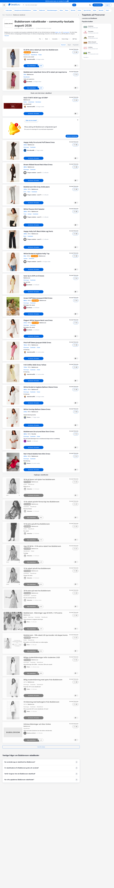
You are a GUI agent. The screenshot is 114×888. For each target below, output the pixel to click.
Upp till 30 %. (27, 282)
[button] (4, 5)
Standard (63, 45)
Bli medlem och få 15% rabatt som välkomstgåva (36, 642)
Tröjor (25, 214)
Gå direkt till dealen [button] (33, 113)
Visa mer (6, 35)
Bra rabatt (26, 531)
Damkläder (33, 147)
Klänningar (26, 147)
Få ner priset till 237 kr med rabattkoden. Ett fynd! (36, 709)
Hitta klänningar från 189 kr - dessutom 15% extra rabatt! (38, 664)
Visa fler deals (41, 747)
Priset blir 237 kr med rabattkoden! (32, 686)
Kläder (40, 54)
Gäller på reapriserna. (29, 79)
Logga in (107, 5)
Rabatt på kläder (28, 509)
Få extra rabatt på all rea (30, 597)
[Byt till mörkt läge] (90, 5)
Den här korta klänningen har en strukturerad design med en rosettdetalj (42, 438)
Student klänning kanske (30, 415)
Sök (74, 5)
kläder (56, 32)
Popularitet (75, 45)
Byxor (29, 191)
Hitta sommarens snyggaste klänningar (33, 619)
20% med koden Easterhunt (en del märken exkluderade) (38, 730)
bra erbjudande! (27, 104)
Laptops (26, 258)
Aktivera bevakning (72, 136)
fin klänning (26, 349)
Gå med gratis (97, 5)
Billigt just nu (27, 486)
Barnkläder (38, 102)
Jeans (25, 191)
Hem (3, 15)
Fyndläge (26, 553)
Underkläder (31, 102)
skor (60, 32)
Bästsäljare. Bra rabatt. (29, 305)
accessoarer (66, 32)
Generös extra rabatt (29, 57)
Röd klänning (27, 461)
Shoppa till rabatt (28, 575)
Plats (75, 39)
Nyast (69, 45)
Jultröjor (30, 214)
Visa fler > (86, 57)
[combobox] (41, 39)
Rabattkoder (9, 15)
